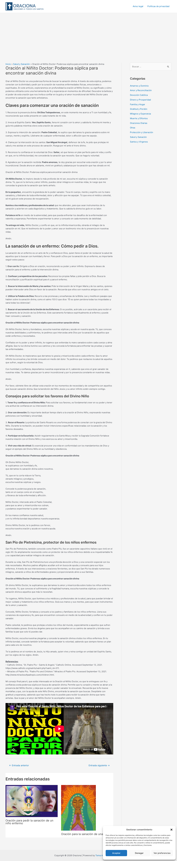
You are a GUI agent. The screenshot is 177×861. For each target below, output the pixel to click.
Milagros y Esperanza (140, 113)
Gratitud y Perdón (138, 109)
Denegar (139, 853)
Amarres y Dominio (139, 85)
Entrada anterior (19, 765)
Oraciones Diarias (138, 123)
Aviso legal (138, 6)
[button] (171, 829)
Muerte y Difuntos (139, 118)
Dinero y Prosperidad (140, 99)
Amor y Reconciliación (141, 90)
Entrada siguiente (99, 765)
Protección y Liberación (141, 132)
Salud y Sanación (138, 137)
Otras (132, 127)
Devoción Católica (139, 95)
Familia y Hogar (137, 104)
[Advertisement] (88, 33)
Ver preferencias (162, 853)
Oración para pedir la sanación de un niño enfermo (29, 822)
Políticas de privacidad (158, 6)
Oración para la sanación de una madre (86, 834)
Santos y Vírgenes (139, 141)
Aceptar (116, 853)
